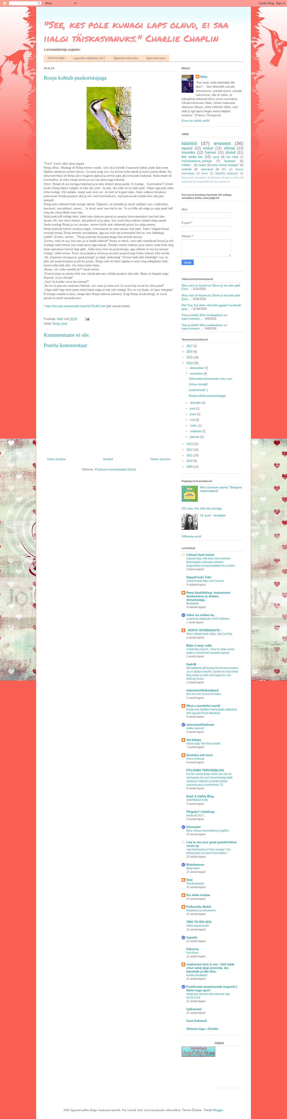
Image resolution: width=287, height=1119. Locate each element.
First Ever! (192, 952)
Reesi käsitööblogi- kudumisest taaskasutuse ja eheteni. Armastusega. (208, 596)
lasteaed (229, 161)
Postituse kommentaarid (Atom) (115, 469)
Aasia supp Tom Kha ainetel (203, 743)
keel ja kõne (232, 177)
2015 (190, 357)
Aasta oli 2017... (196, 815)
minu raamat (220, 181)
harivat (210, 152)
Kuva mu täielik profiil (196, 120)
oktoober (196, 402)
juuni (193, 414)
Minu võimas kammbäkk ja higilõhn (207, 830)
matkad (186, 169)
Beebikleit (192, 603)
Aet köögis (193, 740)
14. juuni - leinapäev (213, 515)
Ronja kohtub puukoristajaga (207, 395)
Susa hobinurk (196, 1020)
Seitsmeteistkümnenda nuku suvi (210, 378)
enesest (222, 143)
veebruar (196, 431)
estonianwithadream (200, 724)
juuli (193, 408)
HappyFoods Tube (198, 577)
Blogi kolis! (193, 868)
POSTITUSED (56, 58)
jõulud (230, 152)
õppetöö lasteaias (226, 173)
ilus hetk (232, 157)
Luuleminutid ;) (198, 390)
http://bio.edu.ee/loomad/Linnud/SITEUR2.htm (76, 306)
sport (216, 157)
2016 (190, 351)
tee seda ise (192, 157)
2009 (190, 466)
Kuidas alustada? (197, 975)
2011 (190, 455)
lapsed (187, 148)
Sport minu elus (155, 58)
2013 (190, 444)
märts (194, 425)
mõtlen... (187, 165)
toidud (208, 148)
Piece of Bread (195, 758)
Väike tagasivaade (197, 925)
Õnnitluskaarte (195, 883)
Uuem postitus (56, 459)
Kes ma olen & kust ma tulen (203, 694)
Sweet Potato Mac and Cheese (205, 580)
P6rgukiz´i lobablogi (200, 811)
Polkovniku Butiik (198, 906)
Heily (203, 76)
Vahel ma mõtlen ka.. (200, 615)
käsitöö (189, 143)
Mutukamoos (195, 864)
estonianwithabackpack (202, 690)
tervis (205, 173)
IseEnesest (193, 1009)
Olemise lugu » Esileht (202, 1029)
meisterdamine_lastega (197, 161)
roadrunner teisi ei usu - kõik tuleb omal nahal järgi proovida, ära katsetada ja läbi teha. (210, 968)
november (197, 373)
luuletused (187, 181)
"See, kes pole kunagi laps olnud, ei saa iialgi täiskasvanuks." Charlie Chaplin (136, 31)
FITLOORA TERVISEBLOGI (205, 770)
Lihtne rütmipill (198, 384)
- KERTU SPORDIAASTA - (204, 630)
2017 (190, 346)
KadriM (191, 664)
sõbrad (229, 148)
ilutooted (215, 177)
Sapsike (191, 937)
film (224, 169)
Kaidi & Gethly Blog (200, 796)
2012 (190, 449)
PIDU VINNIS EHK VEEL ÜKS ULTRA (209, 634)
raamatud (207, 169)
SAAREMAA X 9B (197, 800)
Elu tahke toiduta (198, 895)
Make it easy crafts (199, 645)
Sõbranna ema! (191, 536)
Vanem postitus (160, 459)
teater (202, 165)
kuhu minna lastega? (225, 165)
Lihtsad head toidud (200, 554)
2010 (190, 461)
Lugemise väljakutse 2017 (89, 58)
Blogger (218, 1110)
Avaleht (108, 459)
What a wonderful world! (203, 705)
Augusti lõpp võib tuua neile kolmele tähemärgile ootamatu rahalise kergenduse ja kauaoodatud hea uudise (210, 562)
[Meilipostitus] (87, 319)
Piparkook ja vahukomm (201, 910)
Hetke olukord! (195, 728)
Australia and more (199, 755)
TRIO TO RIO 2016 (198, 922)
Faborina (192, 949)
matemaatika (203, 181)
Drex (189, 880)
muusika (188, 152)
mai (193, 419)
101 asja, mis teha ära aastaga (202, 508)
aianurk (202, 177)
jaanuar (195, 436)
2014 (190, 363)
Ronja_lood (60, 323)
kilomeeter (193, 827)
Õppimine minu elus (125, 58)
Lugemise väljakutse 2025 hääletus (208, 618)
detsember (197, 368)
